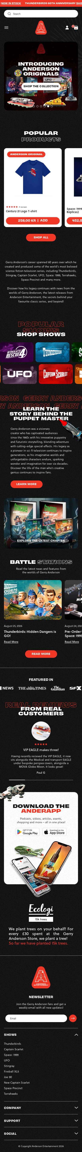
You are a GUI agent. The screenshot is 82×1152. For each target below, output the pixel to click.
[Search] (8, 13)
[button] (6, 27)
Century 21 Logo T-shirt (21, 211)
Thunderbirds (12, 1044)
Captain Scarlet (13, 1049)
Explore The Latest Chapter (41, 540)
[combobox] (41, 13)
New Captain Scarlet (17, 1082)
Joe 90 (8, 1077)
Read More (41, 653)
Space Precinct (13, 1088)
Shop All (41, 237)
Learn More (26, 484)
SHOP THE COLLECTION (64, 3)
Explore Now (41, 81)
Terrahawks (11, 1094)
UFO (7, 1060)
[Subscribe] (73, 1018)
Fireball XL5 (11, 1071)
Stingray (9, 1066)
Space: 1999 (11, 1055)
